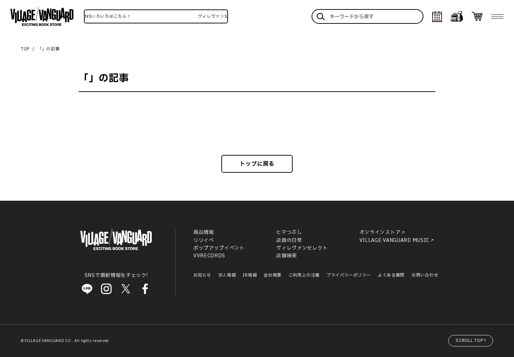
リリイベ (203, 240)
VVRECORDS (209, 255)
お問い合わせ (425, 275)
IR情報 (250, 275)
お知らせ (202, 275)
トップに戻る (257, 164)
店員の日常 (289, 240)
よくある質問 (391, 275)
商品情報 (203, 232)
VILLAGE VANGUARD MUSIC (394, 240)
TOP (25, 49)
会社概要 (272, 275)
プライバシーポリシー (349, 275)
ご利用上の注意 (304, 275)
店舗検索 (286, 255)
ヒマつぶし (289, 232)
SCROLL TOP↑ (471, 340)
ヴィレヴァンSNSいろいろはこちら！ (91, 16)
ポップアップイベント (219, 248)
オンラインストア (380, 232)
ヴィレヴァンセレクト (302, 248)
